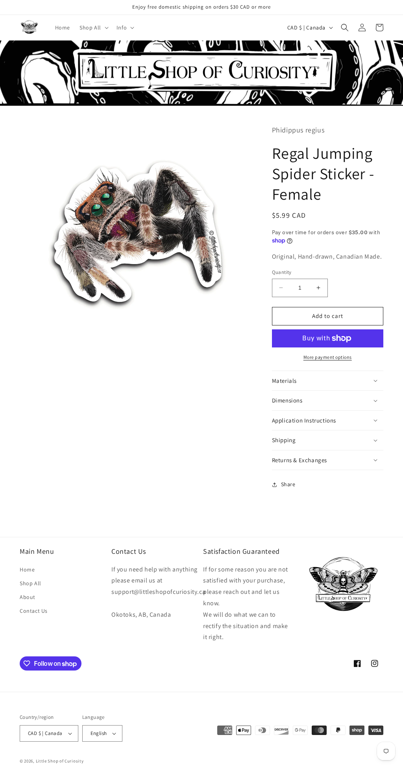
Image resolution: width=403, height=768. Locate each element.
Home (27, 569)
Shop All (30, 583)
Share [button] (288, 484)
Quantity (282, 272)
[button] (93, 27)
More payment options (327, 357)
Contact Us (34, 610)
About (27, 597)
